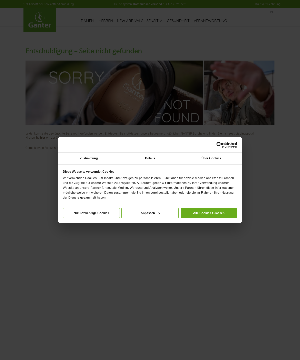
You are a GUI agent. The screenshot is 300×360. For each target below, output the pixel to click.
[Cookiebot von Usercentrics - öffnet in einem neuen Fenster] (219, 145)
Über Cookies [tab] (211, 158)
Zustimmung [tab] (89, 158)
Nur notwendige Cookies (91, 213)
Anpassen (148, 213)
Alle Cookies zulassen (208, 213)
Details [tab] (150, 158)
